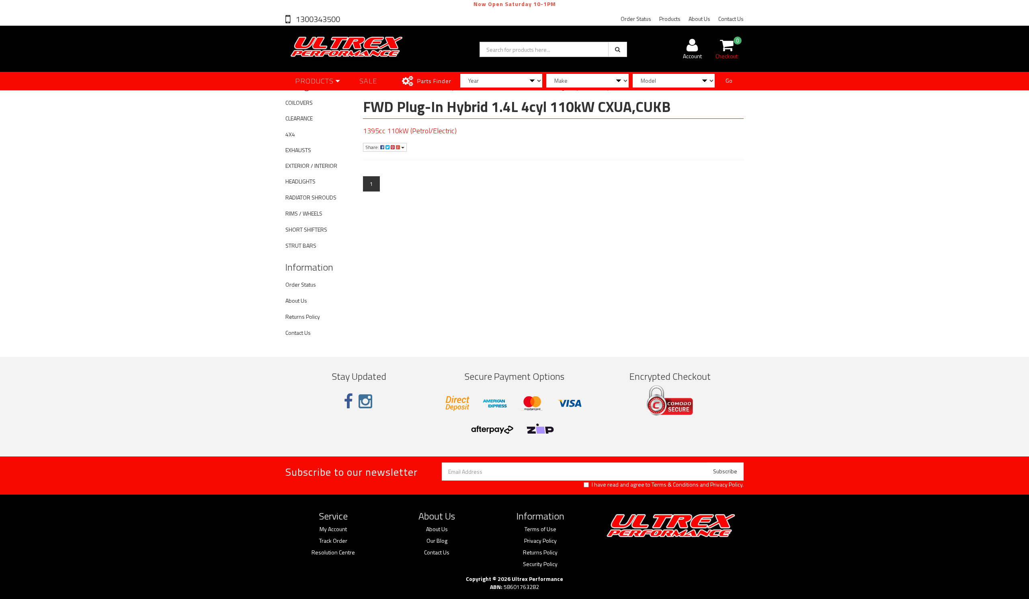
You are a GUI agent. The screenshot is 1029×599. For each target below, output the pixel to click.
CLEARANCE (299, 118)
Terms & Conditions (675, 484)
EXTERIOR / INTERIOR (311, 165)
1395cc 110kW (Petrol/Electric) (410, 130)
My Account (333, 529)
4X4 (290, 134)
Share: (372, 147)
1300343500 (317, 19)
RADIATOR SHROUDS (310, 197)
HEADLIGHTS (300, 181)
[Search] (617, 49)
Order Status (636, 18)
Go (729, 80)
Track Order (333, 541)
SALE (368, 80)
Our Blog (436, 541)
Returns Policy (302, 316)
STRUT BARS (300, 245)
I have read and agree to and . (668, 485)
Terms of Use (540, 529)
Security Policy (540, 564)
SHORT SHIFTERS (306, 229)
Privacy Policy (726, 484)
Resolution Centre (333, 552)
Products (670, 18)
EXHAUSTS (298, 150)
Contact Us (731, 18)
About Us (699, 18)
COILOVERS (299, 102)
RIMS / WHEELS (303, 213)
